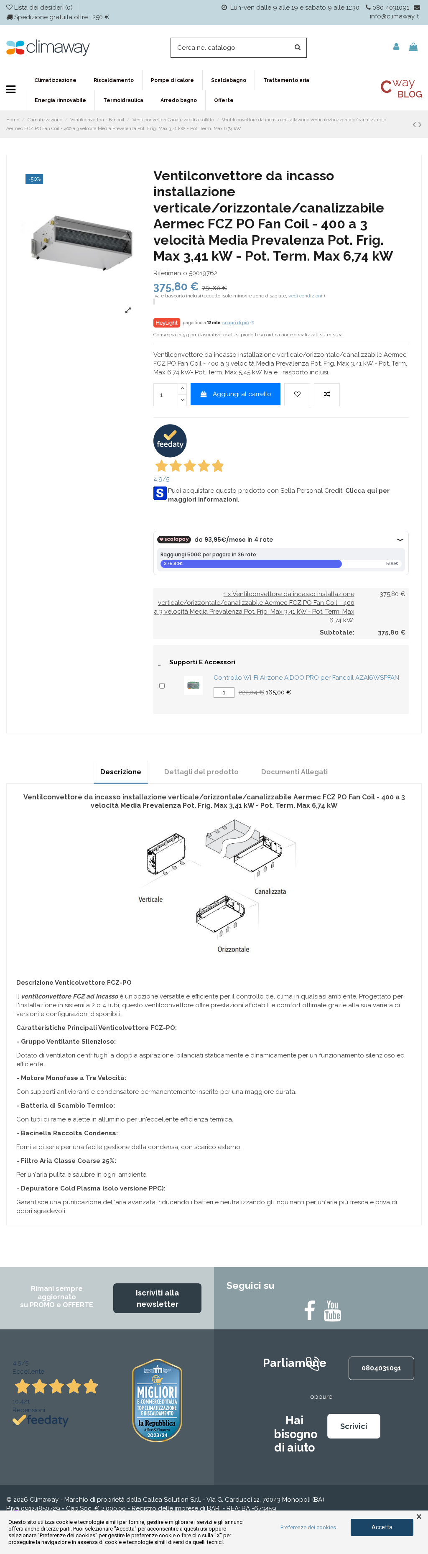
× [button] (419, 1517)
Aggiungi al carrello (242, 394)
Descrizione (120, 772)
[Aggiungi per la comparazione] (327, 394)
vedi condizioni (305, 296)
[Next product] (420, 124)
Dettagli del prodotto (201, 772)
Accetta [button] (382, 1527)
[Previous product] (415, 124)
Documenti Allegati (294, 772)
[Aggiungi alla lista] (297, 394)
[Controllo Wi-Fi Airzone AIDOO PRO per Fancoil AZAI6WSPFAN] (193, 685)
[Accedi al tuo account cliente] (396, 47)
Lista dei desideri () (43, 7)
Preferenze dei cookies (308, 1527)
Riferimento (170, 273)
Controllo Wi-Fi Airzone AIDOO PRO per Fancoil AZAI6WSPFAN (306, 677)
